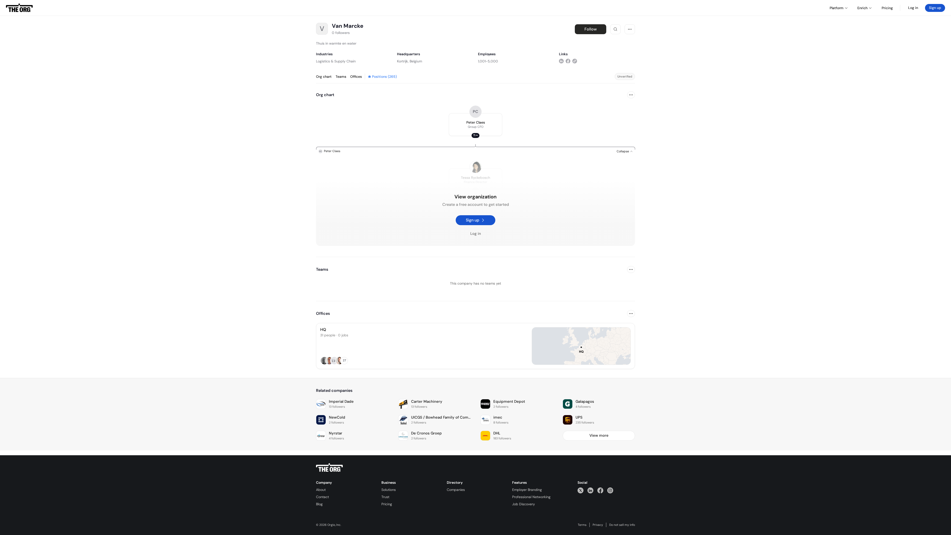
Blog (319, 504)
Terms (582, 525)
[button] (475, 124)
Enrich (862, 8)
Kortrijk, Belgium (409, 61)
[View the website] (574, 61)
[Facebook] (600, 490)
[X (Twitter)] (580, 490)
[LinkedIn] (590, 490)
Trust (385, 497)
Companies (456, 489)
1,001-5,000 (488, 61)
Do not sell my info (622, 525)
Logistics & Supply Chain (336, 61)
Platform (837, 8)
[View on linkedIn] (561, 61)
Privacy (598, 525)
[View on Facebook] (568, 61)
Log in (913, 7)
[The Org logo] (329, 467)
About (321, 489)
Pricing (386, 504)
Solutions (388, 489)
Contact (322, 497)
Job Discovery (523, 504)
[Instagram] (610, 490)
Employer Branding (527, 489)
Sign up (935, 7)
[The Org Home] (19, 7)
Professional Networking (531, 497)
